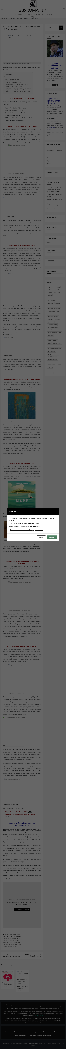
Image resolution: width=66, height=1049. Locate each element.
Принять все (51, 537)
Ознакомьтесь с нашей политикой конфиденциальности (26, 530)
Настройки (41, 537)
